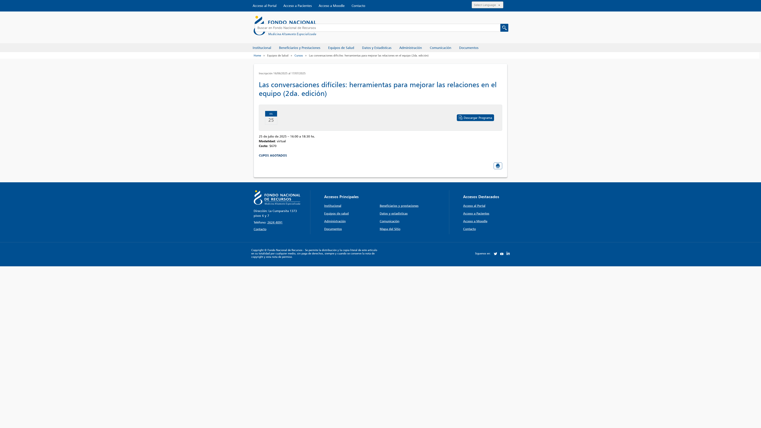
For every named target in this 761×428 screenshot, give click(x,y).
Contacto (358, 6)
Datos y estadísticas (394, 213)
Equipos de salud (336, 213)
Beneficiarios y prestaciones (399, 206)
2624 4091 (275, 222)
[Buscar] (504, 28)
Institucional (332, 206)
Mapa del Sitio (390, 229)
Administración (335, 221)
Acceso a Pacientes (297, 6)
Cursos (298, 55)
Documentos (333, 229)
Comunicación (389, 221)
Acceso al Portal (264, 6)
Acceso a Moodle (332, 6)
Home (257, 55)
